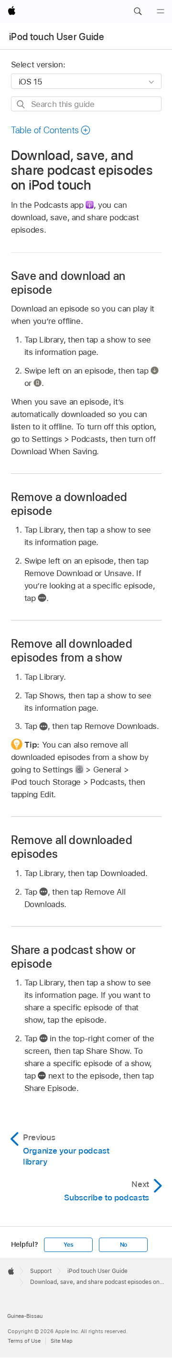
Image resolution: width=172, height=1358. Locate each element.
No (124, 1244)
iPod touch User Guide (56, 37)
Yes (68, 1244)
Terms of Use (24, 1340)
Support (41, 1271)
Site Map (62, 1340)
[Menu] (160, 11)
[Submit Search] (21, 104)
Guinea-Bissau (25, 1316)
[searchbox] (86, 103)
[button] (137, 11)
